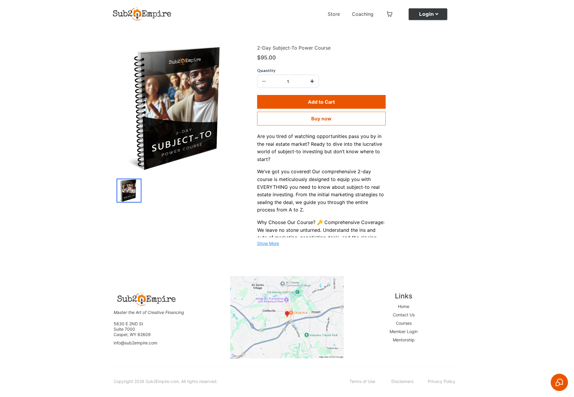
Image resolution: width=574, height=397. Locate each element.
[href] (287, 317)
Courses (404, 323)
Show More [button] (268, 243)
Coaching (362, 14)
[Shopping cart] (390, 14)
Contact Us (404, 314)
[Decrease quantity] (264, 81)
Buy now (321, 119)
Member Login (404, 331)
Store (334, 14)
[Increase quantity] (312, 81)
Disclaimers (402, 381)
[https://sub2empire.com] (142, 14)
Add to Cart (321, 102)
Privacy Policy (441, 381)
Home (403, 306)
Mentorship (404, 339)
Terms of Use (362, 381)
